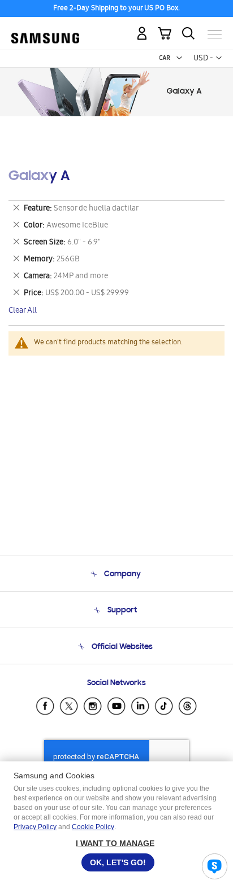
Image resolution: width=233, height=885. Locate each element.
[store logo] (45, 29)
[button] (179, 58)
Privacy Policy (35, 827)
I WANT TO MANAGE (115, 843)
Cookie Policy (93, 827)
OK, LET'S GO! (118, 862)
